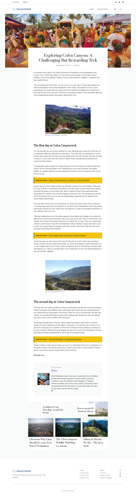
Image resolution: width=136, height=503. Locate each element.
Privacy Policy (105, 475)
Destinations (102, 9)
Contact (15, 2)
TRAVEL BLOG (84, 473)
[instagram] (116, 2)
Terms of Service (106, 478)
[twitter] (119, 2)
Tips (115, 9)
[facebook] (123, 2)
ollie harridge (51, 292)
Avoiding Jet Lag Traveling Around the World (53, 410)
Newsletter (84, 478)
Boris (78, 65)
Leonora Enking (51, 135)
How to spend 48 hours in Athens (85, 410)
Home (92, 9)
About (25, 2)
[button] (121, 9)
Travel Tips (84, 475)
